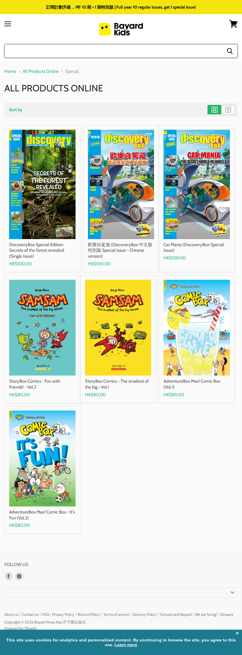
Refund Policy (89, 614)
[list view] (228, 109)
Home (10, 71)
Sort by (15, 109)
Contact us (30, 614)
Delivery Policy (145, 614)
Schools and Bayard (176, 614)
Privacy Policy (63, 614)
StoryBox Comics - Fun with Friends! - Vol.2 (34, 384)
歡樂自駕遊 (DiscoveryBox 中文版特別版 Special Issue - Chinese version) (120, 250)
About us (11, 614)
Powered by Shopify (20, 628)
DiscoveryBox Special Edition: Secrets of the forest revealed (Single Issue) (36, 250)
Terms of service (116, 614)
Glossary (226, 614)
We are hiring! (206, 614)
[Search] (230, 51)
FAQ (45, 614)
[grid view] (214, 109)
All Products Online (41, 71)
